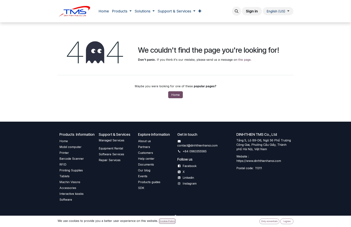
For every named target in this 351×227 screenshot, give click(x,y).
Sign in (252, 11)
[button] (236, 11)
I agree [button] (287, 221)
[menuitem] (103, 11)
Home (175, 95)
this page (244, 59)
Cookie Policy (167, 221)
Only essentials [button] (269, 221)
